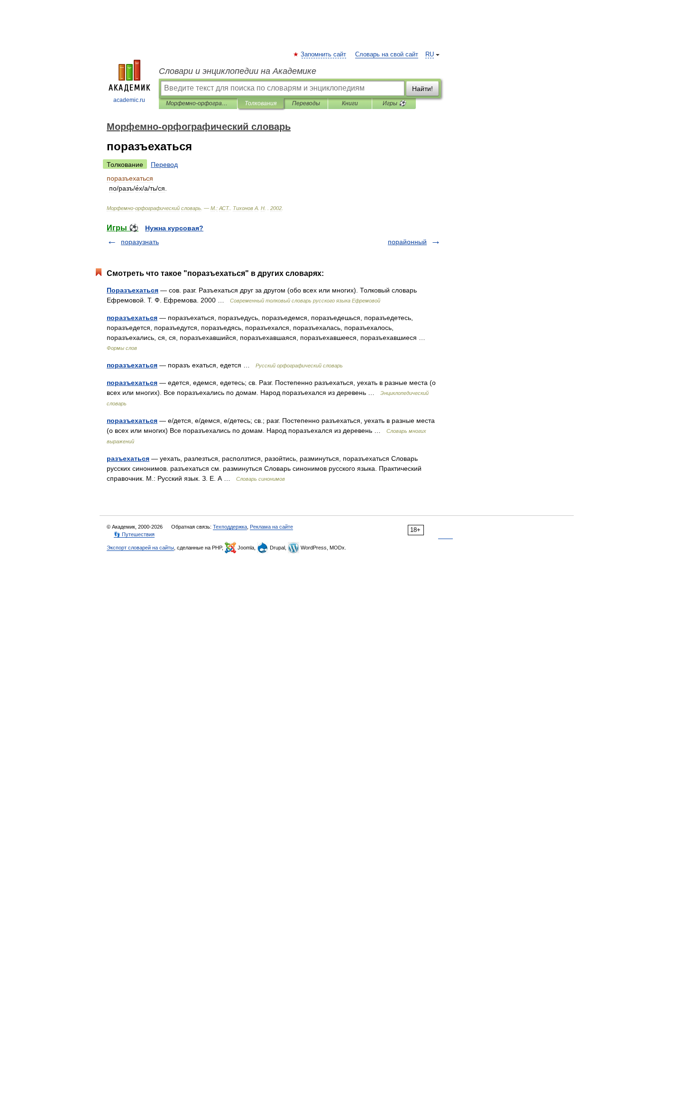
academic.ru (129, 100)
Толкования (260, 103)
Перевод (164, 164)
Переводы (306, 103)
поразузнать (140, 242)
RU (429, 54)
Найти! (422, 88)
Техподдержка (230, 527)
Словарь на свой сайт (386, 54)
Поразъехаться (132, 290)
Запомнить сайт (324, 54)
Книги (350, 103)
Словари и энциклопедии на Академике (237, 71)
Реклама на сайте (271, 527)
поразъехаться (132, 317)
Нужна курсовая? (174, 228)
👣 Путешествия (134, 534)
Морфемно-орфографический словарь (198, 103)
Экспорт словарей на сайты (140, 547)
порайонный (407, 242)
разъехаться (128, 458)
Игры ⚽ (394, 103)
